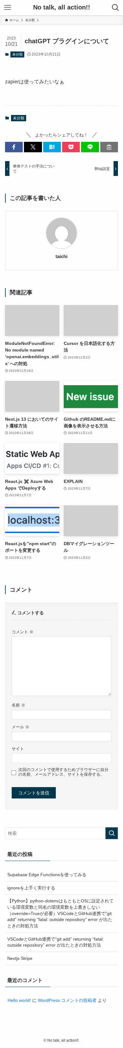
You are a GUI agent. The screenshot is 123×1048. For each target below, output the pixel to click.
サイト (18, 749)
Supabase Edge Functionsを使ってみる (46, 874)
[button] (14, 147)
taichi (61, 256)
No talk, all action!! (61, 7)
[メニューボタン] (7, 7)
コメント (22, 632)
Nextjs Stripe (19, 958)
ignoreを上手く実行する (31, 887)
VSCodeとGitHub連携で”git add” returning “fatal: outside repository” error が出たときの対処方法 (55, 942)
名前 (18, 705)
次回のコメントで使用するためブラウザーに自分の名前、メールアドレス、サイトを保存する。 (63, 772)
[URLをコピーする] (109, 147)
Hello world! (19, 1000)
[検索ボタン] (115, 7)
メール (20, 727)
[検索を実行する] (111, 833)
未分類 (17, 54)
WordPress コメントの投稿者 (67, 1000)
